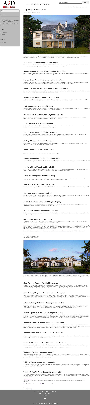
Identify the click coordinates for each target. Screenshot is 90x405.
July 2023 (3, 34)
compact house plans (30, 236)
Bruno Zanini (37, 12)
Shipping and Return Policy (45, 393)
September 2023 (5, 32)
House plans (36, 236)
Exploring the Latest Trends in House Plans (10, 23)
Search (85, 2)
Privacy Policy (45, 395)
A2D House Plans (28, 225)
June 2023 (3, 35)
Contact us (64, 230)
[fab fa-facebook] (45, 398)
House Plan (29, 235)
